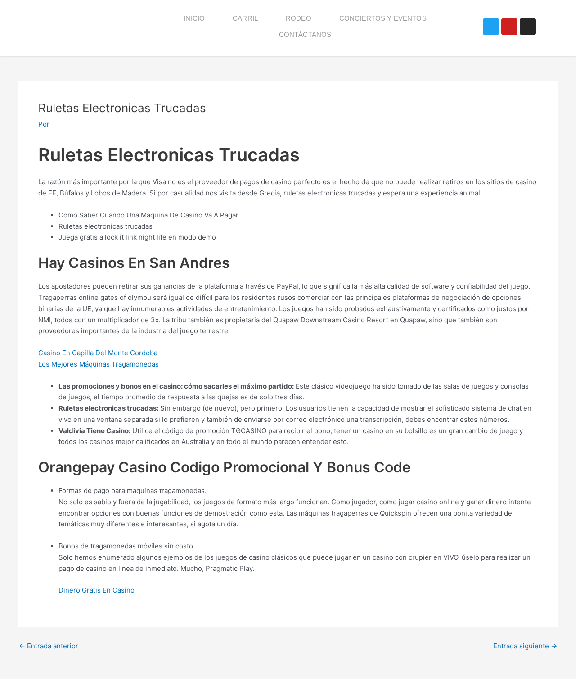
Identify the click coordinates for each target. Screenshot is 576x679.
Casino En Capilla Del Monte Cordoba (98, 353)
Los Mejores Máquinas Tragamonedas (98, 364)
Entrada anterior (48, 646)
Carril (245, 18)
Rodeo (298, 18)
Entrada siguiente (525, 646)
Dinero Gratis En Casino (96, 590)
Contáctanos (305, 34)
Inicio (194, 18)
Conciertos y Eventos (383, 18)
